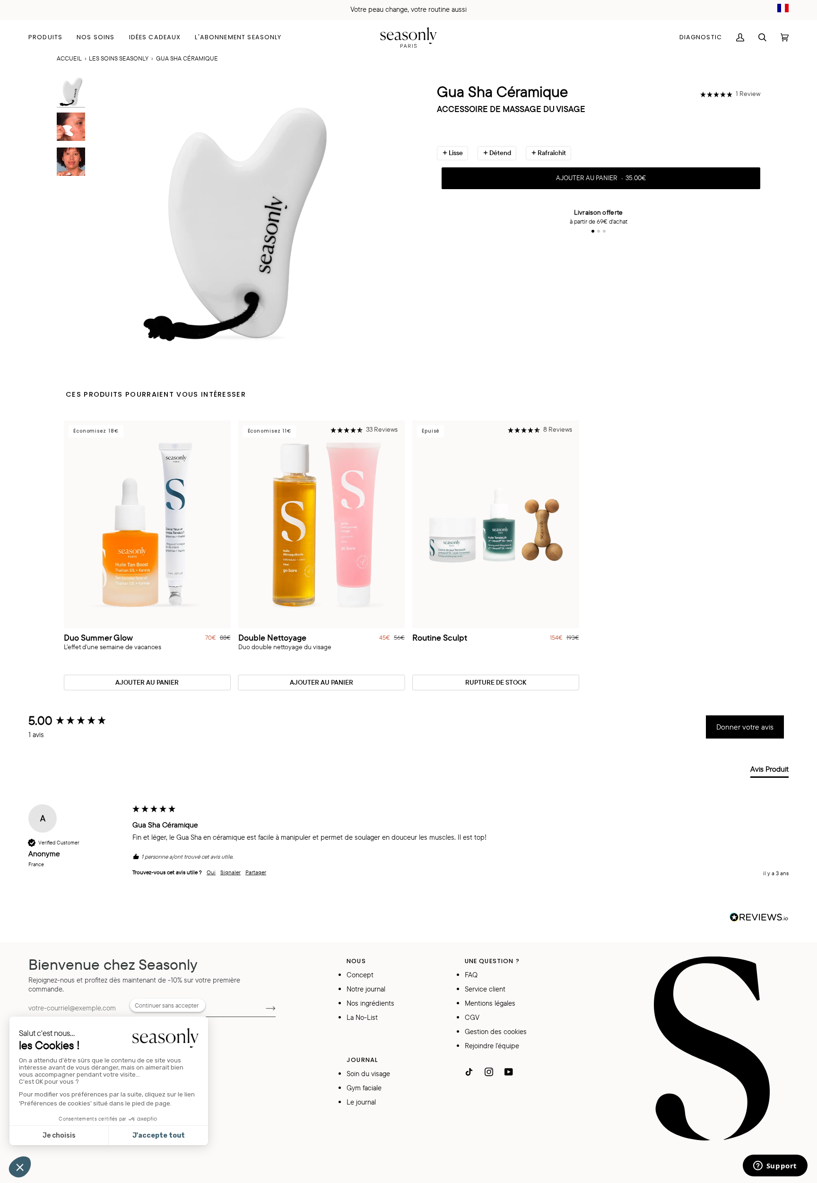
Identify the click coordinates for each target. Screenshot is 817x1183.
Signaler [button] (230, 872)
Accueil (69, 58)
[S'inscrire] (263, 1007)
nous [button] (356, 961)
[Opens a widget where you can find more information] (775, 1166)
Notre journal (366, 988)
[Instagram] (489, 1072)
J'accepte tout (158, 1135)
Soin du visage (368, 1073)
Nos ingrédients (370, 1003)
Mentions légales (490, 1003)
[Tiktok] (469, 1072)
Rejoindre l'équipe (492, 1045)
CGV (472, 1017)
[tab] (769, 771)
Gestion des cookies (496, 1031)
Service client (485, 988)
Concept (360, 974)
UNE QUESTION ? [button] (492, 961)
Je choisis (59, 1135)
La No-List (362, 1017)
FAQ (471, 974)
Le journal (361, 1101)
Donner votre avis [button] (745, 726)
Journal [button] (362, 1060)
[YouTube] (508, 1072)
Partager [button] (255, 872)
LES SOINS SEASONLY (118, 58)
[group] (78, 720)
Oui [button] (211, 872)
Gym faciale (364, 1087)
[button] (49, 37)
